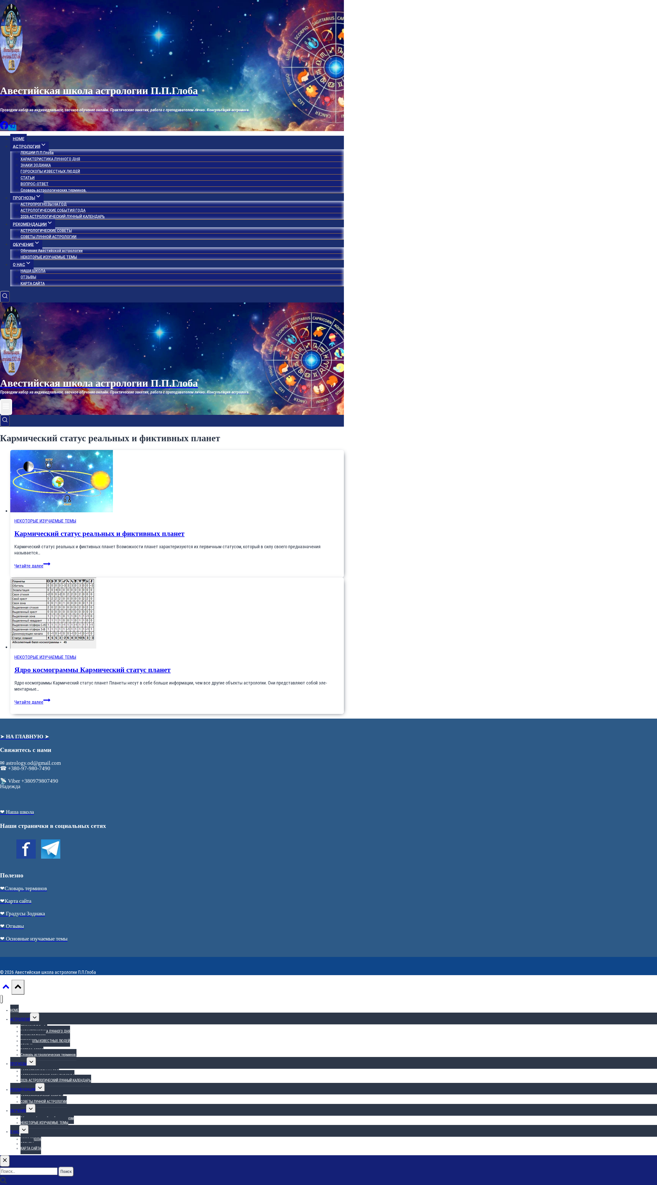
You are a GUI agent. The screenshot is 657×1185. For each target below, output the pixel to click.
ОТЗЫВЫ (28, 277)
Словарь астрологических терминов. (53, 190)
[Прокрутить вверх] (6, 987)
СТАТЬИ (28, 178)
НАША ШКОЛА (33, 271)
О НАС (14, 1132)
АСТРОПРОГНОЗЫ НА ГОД (44, 204)
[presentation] (177, 482)
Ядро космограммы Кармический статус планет (92, 670)
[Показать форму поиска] (5, 297)
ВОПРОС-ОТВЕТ (35, 184)
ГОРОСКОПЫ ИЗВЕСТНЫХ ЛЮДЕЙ (50, 171)
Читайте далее (32, 566)
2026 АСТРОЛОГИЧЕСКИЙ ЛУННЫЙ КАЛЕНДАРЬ (63, 216)
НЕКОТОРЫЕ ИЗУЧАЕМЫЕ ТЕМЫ (49, 257)
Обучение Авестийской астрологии (52, 251)
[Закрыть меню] (1, 999)
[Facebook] (4, 128)
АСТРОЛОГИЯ (20, 1019)
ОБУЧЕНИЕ (18, 1111)
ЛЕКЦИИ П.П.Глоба (37, 153)
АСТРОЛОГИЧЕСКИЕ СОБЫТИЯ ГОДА (53, 210)
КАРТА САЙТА (33, 283)
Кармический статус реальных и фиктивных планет (99, 533)
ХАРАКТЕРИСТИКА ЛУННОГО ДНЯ (50, 159)
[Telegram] (12, 128)
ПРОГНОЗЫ (18, 1064)
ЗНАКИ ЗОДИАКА (36, 165)
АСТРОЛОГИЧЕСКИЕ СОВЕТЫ (46, 231)
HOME (18, 138)
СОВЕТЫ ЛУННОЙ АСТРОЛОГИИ (48, 237)
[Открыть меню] (6, 407)
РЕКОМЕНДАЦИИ (22, 1090)
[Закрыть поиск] (5, 1161)
